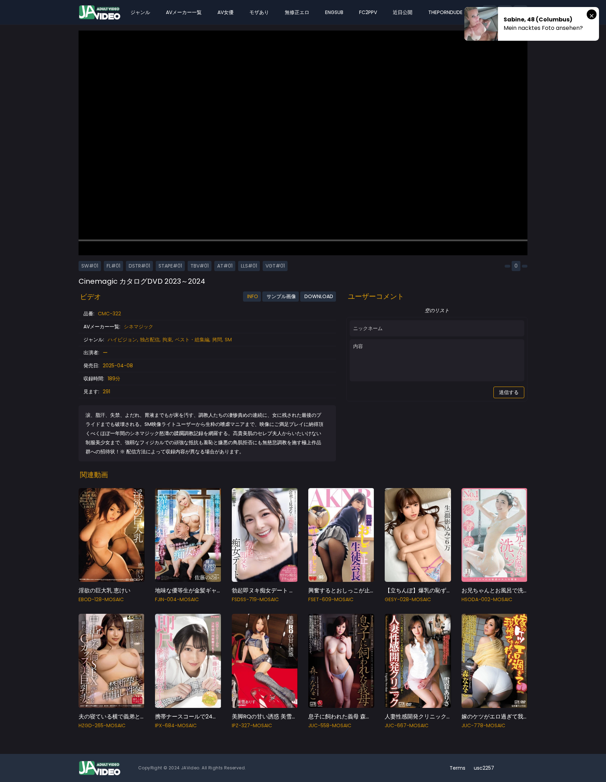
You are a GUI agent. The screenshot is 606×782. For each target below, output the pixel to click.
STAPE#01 (170, 265)
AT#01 (225, 265)
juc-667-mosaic (407, 725)
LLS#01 (249, 265)
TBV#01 (199, 265)
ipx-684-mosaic (176, 725)
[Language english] (520, 768)
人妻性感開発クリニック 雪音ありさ (430, 716)
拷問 (217, 339)
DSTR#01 (139, 265)
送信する (509, 392)
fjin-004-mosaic (177, 599)
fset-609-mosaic (331, 599)
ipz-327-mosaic (252, 725)
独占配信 (150, 339)
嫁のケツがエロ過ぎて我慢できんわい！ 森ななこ (524, 716)
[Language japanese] (509, 768)
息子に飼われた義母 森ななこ (345, 716)
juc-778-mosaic (483, 725)
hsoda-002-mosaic (487, 599)
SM (228, 339)
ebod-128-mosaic (101, 599)
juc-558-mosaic (329, 725)
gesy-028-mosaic (408, 599)
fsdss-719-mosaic (255, 599)
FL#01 (113, 265)
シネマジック (138, 326)
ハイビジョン (122, 339)
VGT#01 (275, 265)
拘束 (167, 339)
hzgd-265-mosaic (102, 725)
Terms (457, 767)
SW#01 (89, 265)
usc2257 (484, 767)
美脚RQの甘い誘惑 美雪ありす (270, 716)
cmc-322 (109, 313)
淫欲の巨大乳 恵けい (104, 590)
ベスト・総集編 (192, 339)
